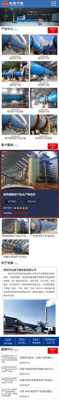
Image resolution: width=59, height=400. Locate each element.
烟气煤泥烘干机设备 (15, 138)
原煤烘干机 (44, 85)
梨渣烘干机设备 (43, 138)
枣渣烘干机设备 (15, 111)
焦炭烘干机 (15, 58)
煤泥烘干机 (44, 58)
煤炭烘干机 (15, 85)
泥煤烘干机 (44, 111)
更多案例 (53, 146)
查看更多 (53, 30)
